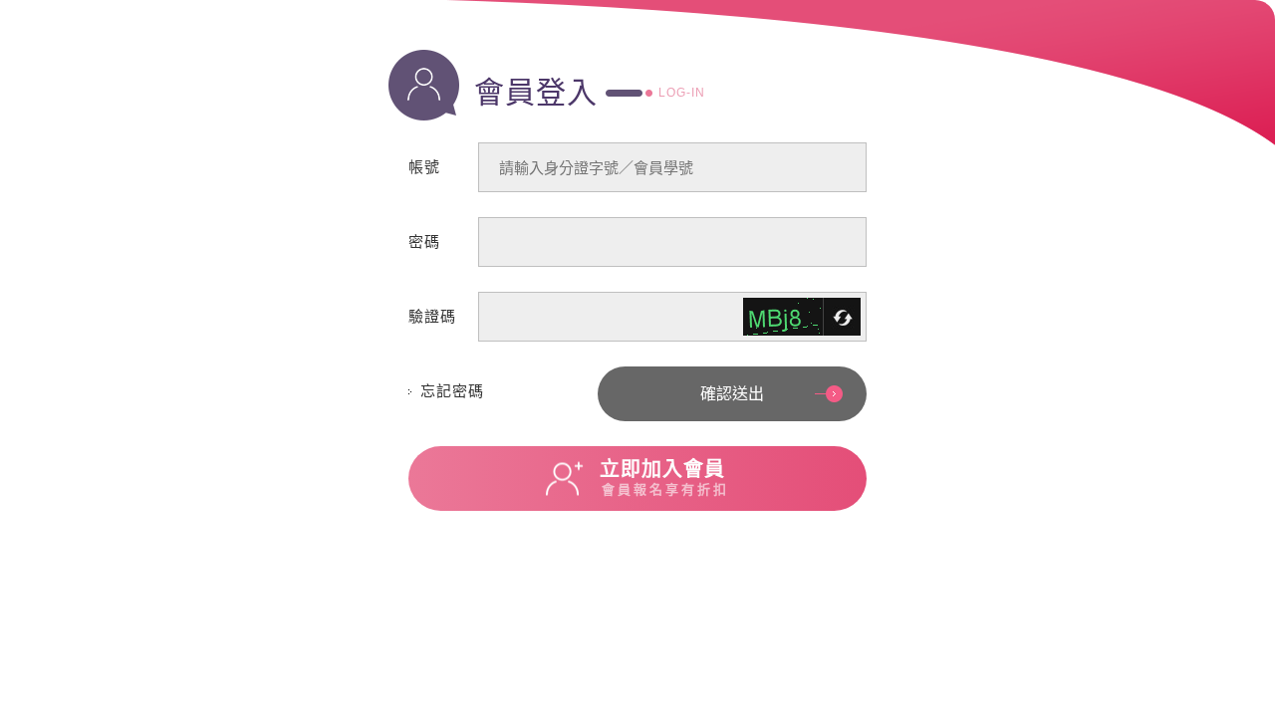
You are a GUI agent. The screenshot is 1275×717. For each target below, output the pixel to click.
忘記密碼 (452, 390)
